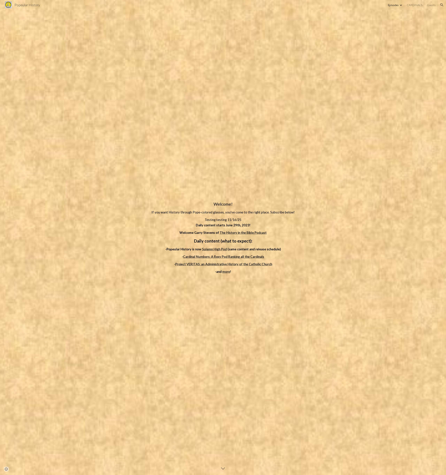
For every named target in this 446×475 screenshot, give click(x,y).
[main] (223, 237)
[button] (442, 5)
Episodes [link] (393, 5)
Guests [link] (431, 5)
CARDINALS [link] (414, 5)
